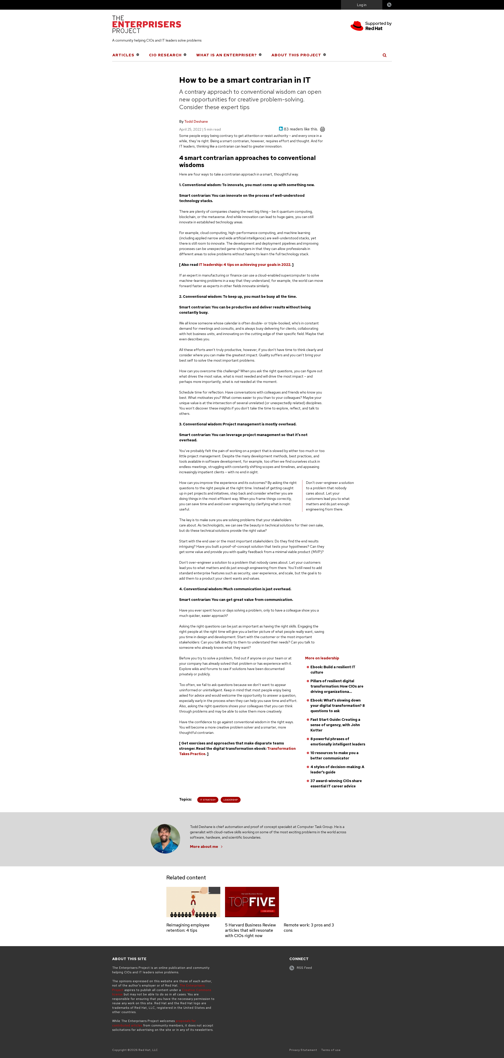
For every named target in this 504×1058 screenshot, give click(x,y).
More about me (204, 846)
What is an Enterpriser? (226, 55)
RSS (389, 5)
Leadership (230, 799)
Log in (361, 5)
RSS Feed (304, 968)
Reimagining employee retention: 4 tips (187, 927)
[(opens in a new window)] (371, 26)
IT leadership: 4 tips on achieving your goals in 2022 (244, 264)
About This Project (296, 55)
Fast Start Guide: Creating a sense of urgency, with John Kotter (335, 724)
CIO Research (165, 55)
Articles (123, 55)
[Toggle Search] (385, 55)
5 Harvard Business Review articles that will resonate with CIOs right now (250, 930)
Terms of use (331, 1050)
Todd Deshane (196, 121)
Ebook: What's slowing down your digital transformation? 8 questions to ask (337, 705)
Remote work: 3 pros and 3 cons (309, 927)
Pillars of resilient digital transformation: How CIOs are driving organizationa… (336, 686)
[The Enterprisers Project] (146, 25)
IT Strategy (208, 799)
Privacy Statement (303, 1050)
